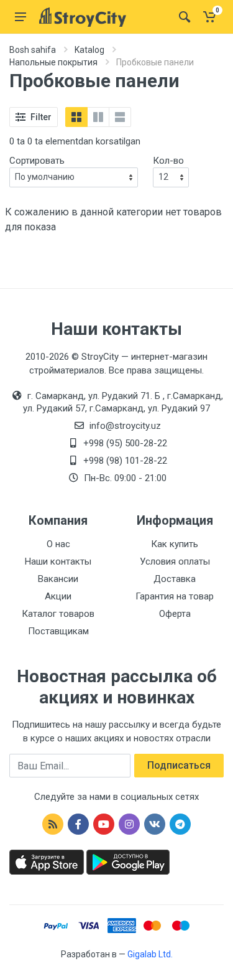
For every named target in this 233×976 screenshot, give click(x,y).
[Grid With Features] (98, 117)
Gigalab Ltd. (150, 954)
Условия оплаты (175, 561)
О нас (58, 544)
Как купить (174, 544)
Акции (58, 596)
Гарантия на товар (174, 596)
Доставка (174, 578)
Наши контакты (58, 561)
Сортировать (37, 160)
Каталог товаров (58, 613)
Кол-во (168, 160)
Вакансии (58, 578)
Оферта (175, 613)
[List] (120, 117)
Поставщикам (58, 631)
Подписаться (179, 765)
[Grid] (76, 117)
